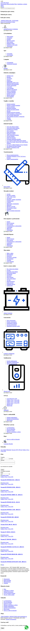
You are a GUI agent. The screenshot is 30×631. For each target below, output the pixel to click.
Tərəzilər (9, 260)
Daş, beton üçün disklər (12, 269)
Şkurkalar (9, 276)
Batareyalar (9, 405)
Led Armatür (10, 55)
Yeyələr (8, 280)
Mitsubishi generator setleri (13, 326)
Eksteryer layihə (11, 430)
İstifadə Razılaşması (8, 592)
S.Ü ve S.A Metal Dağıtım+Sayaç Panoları (17, 144)
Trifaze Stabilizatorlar (12, 363)
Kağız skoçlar (10, 283)
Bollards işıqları (10, 43)
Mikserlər (9, 205)
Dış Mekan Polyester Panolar (14, 146)
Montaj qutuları (10, 95)
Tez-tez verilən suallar (9, 594)
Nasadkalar (9, 274)
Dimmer (9, 80)
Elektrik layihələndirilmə (13, 419)
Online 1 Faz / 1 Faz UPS (13, 400)
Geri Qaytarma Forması (9, 593)
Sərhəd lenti (10, 285)
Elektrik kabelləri (11, 104)
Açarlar (8, 194)
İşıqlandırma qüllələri (12, 323)
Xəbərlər (6, 583)
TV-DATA (9, 78)
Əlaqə (2, 5)
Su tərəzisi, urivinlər (11, 257)
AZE (2, 2)
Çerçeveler (9, 87)
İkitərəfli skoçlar (11, 281)
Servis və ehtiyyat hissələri (13, 439)
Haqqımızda (4, 4)
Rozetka (9, 77)
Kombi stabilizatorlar (12, 361)
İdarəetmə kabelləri (11, 108)
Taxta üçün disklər (11, 278)
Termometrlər (10, 258)
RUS (7, 2)
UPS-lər (20, 450)
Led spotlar (9, 53)
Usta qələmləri (10, 261)
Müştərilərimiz (7, 581)
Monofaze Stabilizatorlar (13, 362)
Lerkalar (9, 202)
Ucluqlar (9, 119)
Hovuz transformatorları (12, 155)
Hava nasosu (10, 224)
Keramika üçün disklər (12, 271)
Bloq (15, 4)
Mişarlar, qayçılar (11, 206)
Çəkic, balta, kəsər (11, 196)
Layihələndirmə (10, 427)
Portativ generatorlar (12, 322)
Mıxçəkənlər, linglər (11, 208)
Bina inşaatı (9, 420)
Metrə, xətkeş (10, 253)
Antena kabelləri (11, 106)
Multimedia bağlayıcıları (13, 82)
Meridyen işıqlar (11, 40)
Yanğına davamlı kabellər (13, 109)
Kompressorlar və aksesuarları (14, 226)
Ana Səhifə (3, 450)
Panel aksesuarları (11, 132)
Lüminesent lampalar (12, 64)
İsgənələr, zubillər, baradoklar (14, 199)
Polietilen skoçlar (11, 284)
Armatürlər (9, 38)
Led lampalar (10, 62)
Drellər (8, 221)
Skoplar (9, 118)
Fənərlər (9, 39)
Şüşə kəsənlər (10, 277)
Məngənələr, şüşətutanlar (13, 203)
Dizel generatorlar (11, 320)
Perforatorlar (10, 230)
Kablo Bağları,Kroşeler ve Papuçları (15, 116)
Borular (8, 111)
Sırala (11, 458)
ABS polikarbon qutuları (13, 135)
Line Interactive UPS (12, 398)
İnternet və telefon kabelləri (13, 105)
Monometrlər (10, 254)
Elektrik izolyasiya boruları (13, 112)
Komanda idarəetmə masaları (14, 139)
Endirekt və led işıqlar (12, 44)
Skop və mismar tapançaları (13, 210)
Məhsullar (8, 450)
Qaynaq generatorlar (12, 324)
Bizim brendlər (10, 4)
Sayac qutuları (10, 131)
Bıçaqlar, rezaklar (11, 195)
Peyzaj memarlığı (11, 429)
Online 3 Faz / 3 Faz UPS (13, 402)
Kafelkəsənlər (10, 201)
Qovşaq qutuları (11, 136)
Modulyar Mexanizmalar (13, 84)
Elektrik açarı (10, 75)
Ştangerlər (9, 256)
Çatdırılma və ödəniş (22, 4)
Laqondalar (9, 227)
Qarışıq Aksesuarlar (11, 85)
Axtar (2, 469)
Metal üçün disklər (11, 273)
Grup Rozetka (10, 88)
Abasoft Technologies (11, 619)
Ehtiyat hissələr (10, 223)
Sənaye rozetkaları (11, 91)
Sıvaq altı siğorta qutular (13, 126)
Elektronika (9, 81)
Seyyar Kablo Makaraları (13, 115)
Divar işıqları (10, 42)
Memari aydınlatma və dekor (14, 432)
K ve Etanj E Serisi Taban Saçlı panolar (16, 140)
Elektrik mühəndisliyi (12, 417)
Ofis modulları (10, 96)
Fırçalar (8, 270)
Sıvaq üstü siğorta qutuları (13, 128)
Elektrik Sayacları (11, 93)
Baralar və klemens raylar (13, 147)
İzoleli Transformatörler (12, 159)
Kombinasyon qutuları (12, 129)
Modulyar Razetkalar (12, 89)
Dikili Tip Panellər (11, 137)
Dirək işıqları (10, 36)
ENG (4, 2)
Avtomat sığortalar (11, 92)
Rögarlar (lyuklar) (11, 133)
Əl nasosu (9, 198)
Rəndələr (9, 209)
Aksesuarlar (10, 46)
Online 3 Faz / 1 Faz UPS (13, 401)
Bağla (2, 628)
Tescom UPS (15, 450)
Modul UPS (10, 404)
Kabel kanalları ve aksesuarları (14, 113)
